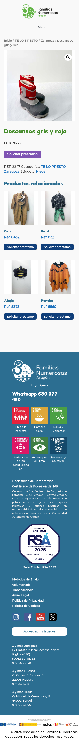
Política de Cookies (26, 606)
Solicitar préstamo (22, 154)
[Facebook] (28, 620)
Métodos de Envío (25, 579)
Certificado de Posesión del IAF (35, 486)
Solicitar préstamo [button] (20, 247)
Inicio (8, 40)
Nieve (40, 171)
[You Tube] (40, 620)
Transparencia (22, 590)
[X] (53, 620)
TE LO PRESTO (26, 40)
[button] (68, 57)
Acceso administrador (39, 631)
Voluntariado (21, 585)
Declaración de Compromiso (32, 481)
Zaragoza (47, 40)
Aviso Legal (20, 595)
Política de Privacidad (28, 600)
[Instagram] (16, 620)
